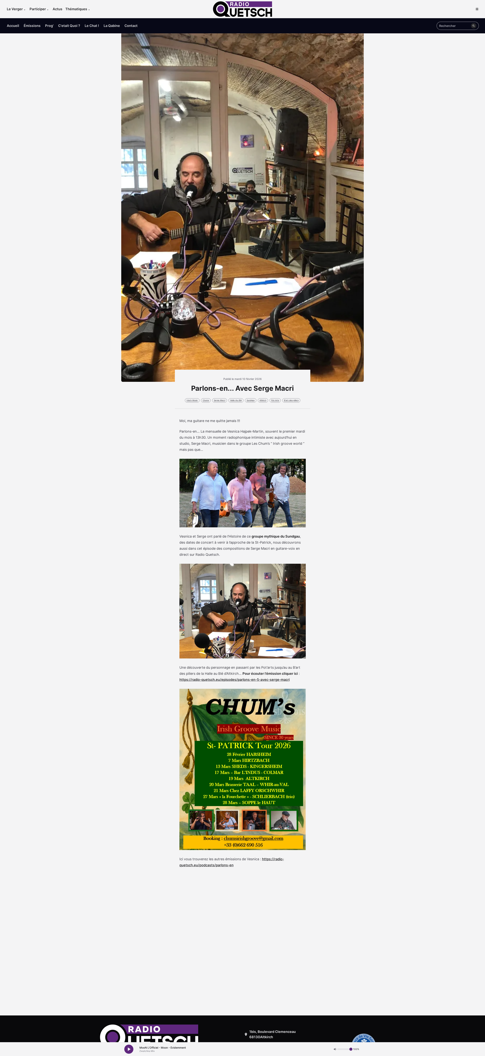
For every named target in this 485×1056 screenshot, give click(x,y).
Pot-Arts (275, 400)
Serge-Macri (219, 400)
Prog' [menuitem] (49, 26)
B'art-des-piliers (291, 400)
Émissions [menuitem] (32, 26)
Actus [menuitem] (57, 9)
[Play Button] (128, 1049)
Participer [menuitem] (38, 9)
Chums (206, 400)
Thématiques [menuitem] (76, 9)
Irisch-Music (192, 400)
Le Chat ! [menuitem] (92, 26)
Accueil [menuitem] (13, 26)
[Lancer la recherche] (473, 25)
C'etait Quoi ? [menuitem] (69, 26)
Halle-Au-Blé (236, 400)
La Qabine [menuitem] (112, 26)
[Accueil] (242, 9)
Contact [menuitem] (131, 26)
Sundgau (251, 400)
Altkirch (263, 400)
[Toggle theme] (477, 9)
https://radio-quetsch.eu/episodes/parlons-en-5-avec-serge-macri (234, 680)
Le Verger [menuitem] (15, 9)
